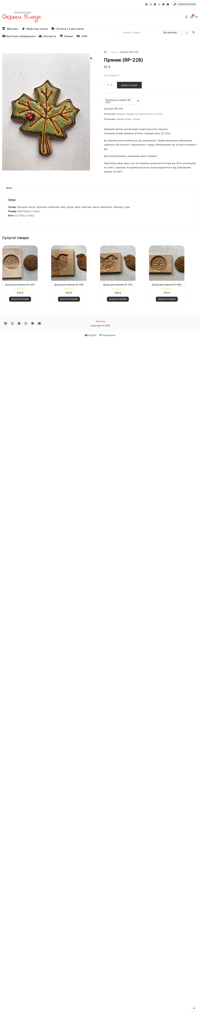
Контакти (49, 36)
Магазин (11, 28)
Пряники (120, 114)
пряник (136, 119)
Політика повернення (20, 36)
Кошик (68, 36)
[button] (91, 58)
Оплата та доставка (69, 28)
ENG (83, 36)
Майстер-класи (36, 28)
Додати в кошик (129, 85)
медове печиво (124, 119)
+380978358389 (186, 4)
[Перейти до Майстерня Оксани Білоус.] (105, 52)
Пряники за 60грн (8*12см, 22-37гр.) (144, 114)
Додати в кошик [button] (20, 299)
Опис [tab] (9, 187)
